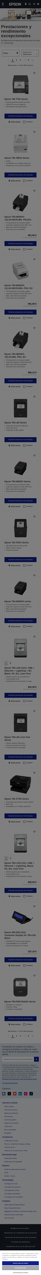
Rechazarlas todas (20, 1267)
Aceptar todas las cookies (20, 1263)
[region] (20, 1262)
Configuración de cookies (20, 1272)
